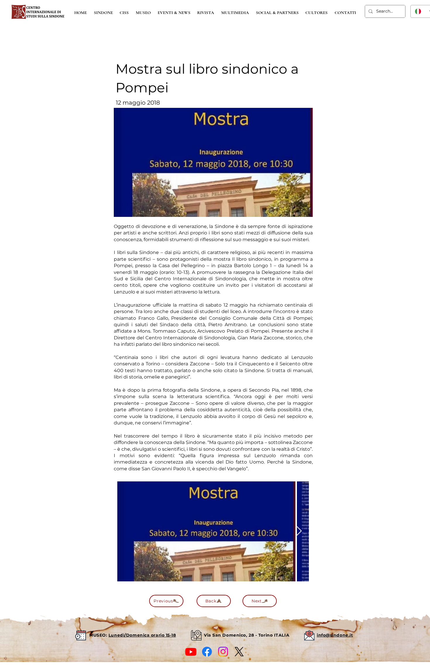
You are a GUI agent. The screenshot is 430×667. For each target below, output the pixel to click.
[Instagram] (223, 651)
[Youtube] (190, 651)
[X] (239, 651)
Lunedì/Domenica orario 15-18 (142, 635)
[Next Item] (298, 531)
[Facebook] (207, 651)
